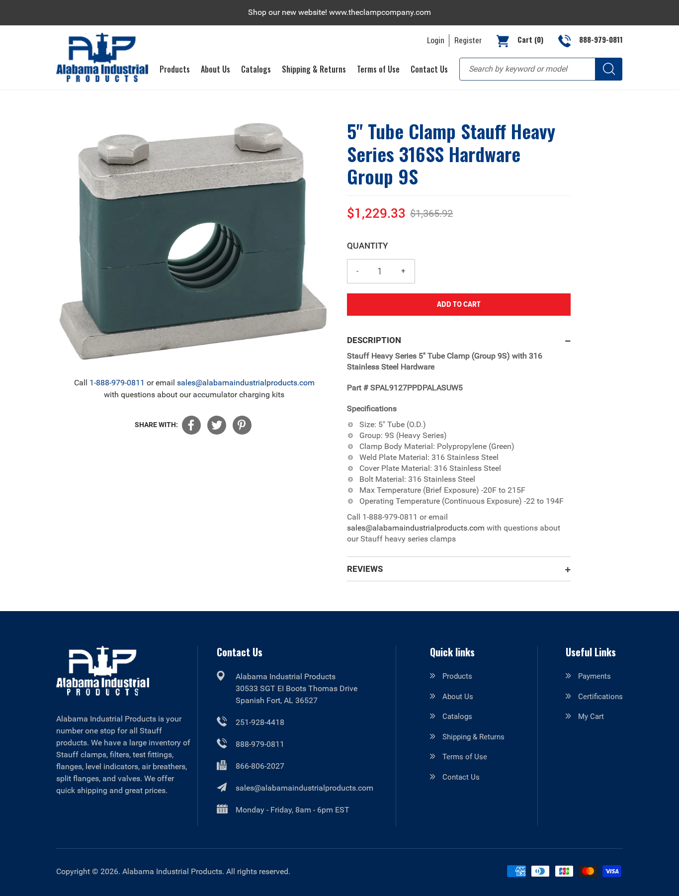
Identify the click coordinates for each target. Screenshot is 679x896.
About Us (457, 696)
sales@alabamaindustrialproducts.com (246, 382)
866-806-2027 (260, 766)
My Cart (591, 716)
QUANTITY (367, 245)
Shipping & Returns (473, 736)
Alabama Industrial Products (172, 871)
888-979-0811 (260, 744)
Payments (594, 676)
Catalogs (457, 716)
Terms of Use (464, 756)
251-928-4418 (260, 722)
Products (457, 676)
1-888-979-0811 (117, 382)
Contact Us (461, 777)
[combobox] (540, 69)
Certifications (600, 696)
